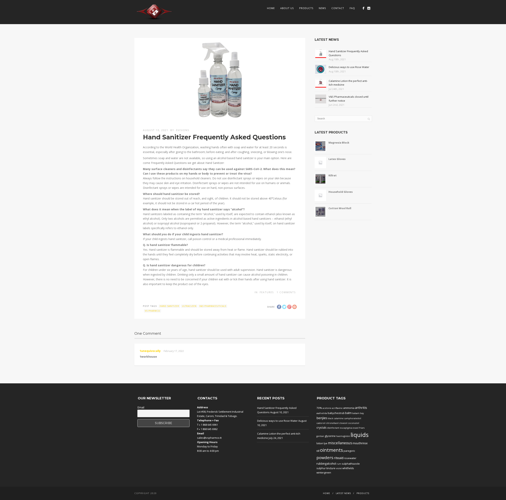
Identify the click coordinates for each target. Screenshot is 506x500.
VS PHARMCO (152, 310)
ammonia (348, 408)
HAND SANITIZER (169, 306)
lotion (319, 443)
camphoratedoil (352, 418)
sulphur (321, 468)
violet (339, 468)
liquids (360, 435)
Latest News (343, 493)
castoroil (320, 423)
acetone (327, 408)
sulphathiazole (351, 463)
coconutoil (353, 423)
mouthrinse (360, 443)
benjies (321, 418)
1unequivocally (150, 351)
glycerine (330, 436)
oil (317, 451)
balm (348, 413)
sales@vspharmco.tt (209, 438)
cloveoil (343, 423)
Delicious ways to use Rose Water (349, 67)
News (322, 8)
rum (339, 463)
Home (271, 8)
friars (361, 427)
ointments (331, 450)
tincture (330, 468)
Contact (337, 8)
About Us (287, 8)
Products (306, 8)
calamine (339, 418)
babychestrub (336, 413)
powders (324, 457)
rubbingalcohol (326, 463)
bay (362, 413)
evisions (182, 130)
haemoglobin (343, 436)
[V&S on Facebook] (363, 8)
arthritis (361, 407)
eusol (356, 427)
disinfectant (333, 427)
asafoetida (321, 413)
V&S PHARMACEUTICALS (212, 306)
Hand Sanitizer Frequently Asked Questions (276, 410)
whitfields (348, 468)
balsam (356, 413)
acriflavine (337, 408)
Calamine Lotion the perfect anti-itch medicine (278, 436)
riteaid (338, 458)
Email (140, 407)
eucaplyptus (346, 427)
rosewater (350, 458)
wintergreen (323, 472)
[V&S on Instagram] (368, 8)
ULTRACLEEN (189, 306)
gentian (320, 436)
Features (267, 292)
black (330, 418)
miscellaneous (340, 442)
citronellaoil (332, 423)
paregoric (349, 451)
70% (319, 408)
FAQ (352, 8)
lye (325, 443)
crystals (321, 427)
